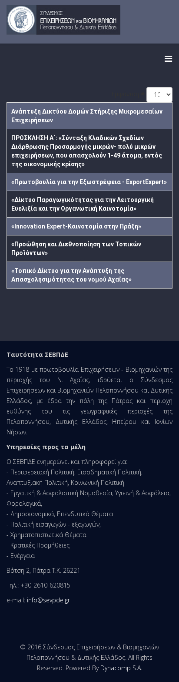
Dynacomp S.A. (121, 668)
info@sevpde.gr (48, 600)
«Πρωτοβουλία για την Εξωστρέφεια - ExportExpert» (89, 181)
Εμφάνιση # (128, 94)
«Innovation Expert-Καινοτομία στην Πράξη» (76, 226)
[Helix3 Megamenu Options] (168, 58)
